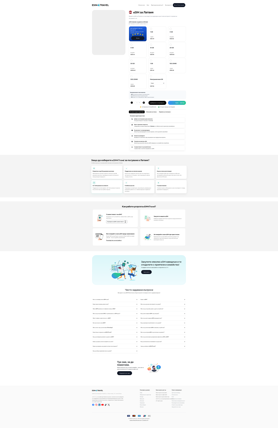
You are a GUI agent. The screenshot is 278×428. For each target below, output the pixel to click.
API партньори (159, 400)
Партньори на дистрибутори (162, 396)
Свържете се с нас (124, 373)
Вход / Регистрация (179, 5)
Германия (142, 402)
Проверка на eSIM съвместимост (115, 221)
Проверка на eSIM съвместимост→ (139, 23)
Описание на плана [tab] (151, 112)
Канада (141, 396)
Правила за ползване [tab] (165, 112)
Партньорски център (156, 5)
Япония (141, 406)
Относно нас (141, 5)
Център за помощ (176, 392)
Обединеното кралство (145, 394)
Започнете (146, 272)
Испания (142, 400)
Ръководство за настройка (178, 402)
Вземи (137, 38)
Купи (180, 103)
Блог (148, 5)
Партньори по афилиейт (161, 394)
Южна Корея (143, 404)
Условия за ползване (176, 398)
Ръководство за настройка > (114, 240)
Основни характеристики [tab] (137, 112)
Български (168, 5)
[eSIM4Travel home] (100, 5)
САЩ (141, 392)
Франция (142, 398)
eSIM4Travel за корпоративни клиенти (165, 398)
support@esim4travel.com (136, 420)
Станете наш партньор (177, 404)
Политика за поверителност (178, 400)
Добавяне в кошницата (157, 103)
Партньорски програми (161, 392)
